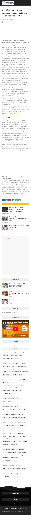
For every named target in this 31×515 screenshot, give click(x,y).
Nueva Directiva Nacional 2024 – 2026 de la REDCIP (19, 227)
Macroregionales (7, 428)
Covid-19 (5, 371)
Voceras (13, 473)
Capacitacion (14, 358)
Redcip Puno (6, 455)
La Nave (14, 425)
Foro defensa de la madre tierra (11, 398)
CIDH (13, 363)
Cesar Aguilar (6, 363)
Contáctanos (23, 508)
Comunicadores (22, 366)
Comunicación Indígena (9, 366)
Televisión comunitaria (15, 465)
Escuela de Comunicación (9, 396)
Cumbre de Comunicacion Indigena (18, 371)
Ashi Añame (13, 355)
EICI (16, 387)
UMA (9, 471)
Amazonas (5, 355)
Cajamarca (6, 358)
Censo (23, 361)
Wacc (18, 473)
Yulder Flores (6, 476)
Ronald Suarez (14, 457)
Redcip (4, 19)
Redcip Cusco (12, 452)
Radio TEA (5, 444)
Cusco (15, 374)
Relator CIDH (6, 457)
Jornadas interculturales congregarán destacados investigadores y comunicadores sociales (18, 285)
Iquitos (8, 420)
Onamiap (5, 433)
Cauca (17, 361)
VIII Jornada (6, 473)
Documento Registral (8, 387)
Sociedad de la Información (10, 463)
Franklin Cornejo (7, 409)
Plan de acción (21, 436)
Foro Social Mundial (8, 406)
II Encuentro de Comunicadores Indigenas (13, 414)
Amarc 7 (22, 353)
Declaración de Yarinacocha (10, 382)
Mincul (4, 430)
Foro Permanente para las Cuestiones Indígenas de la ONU (15, 404)
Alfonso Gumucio (7, 353)
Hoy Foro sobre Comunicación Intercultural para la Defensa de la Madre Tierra (19, 293)
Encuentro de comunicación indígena (12, 390)
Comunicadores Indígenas (10, 369)
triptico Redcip (16, 468)
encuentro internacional (9, 393)
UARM (4, 471)
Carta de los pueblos (8, 361)
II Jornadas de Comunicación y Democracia (14, 417)
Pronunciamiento (7, 441)
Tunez (23, 468)
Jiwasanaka (24, 420)
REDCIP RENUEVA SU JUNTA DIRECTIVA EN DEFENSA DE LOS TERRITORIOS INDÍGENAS (17, 209)
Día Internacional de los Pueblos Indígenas (13, 385)
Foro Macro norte (7, 401)
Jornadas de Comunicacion (18, 422)
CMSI (17, 363)
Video (19, 471)
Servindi (14, 460)
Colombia (23, 363)
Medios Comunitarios (18, 428)
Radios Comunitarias (8, 447)
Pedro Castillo (12, 436)
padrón (4, 436)
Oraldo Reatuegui (18, 433)
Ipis (3, 420)
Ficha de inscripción (12, 113)
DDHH (20, 374)
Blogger (12, 511)
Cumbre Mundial (7, 374)
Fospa (16, 406)
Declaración (14, 377)
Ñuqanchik (16, 430)
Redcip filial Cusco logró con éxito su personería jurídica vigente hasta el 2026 (18, 218)
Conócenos (14, 508)
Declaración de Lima (8, 379)
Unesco (14, 471)
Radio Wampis (13, 444)
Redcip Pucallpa (22, 452)
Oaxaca (24, 430)
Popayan (15, 439)
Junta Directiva (6, 425)
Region (23, 455)
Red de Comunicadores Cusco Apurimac (13, 449)
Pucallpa (25, 441)
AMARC (15, 353)
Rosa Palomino (6, 460)
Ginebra (5, 412)
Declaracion (6, 377)
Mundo (10, 430)
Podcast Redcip (7, 439)
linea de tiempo (22, 425)
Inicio (6, 508)
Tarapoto (5, 465)
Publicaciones (17, 441)
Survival (21, 463)
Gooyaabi (26, 511)
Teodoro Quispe (6, 468)
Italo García (15, 420)
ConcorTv (21, 369)
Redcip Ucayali (15, 455)
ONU (11, 433)
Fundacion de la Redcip (19, 409)
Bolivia (20, 355)
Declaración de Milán (20, 379)
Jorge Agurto (6, 422)
